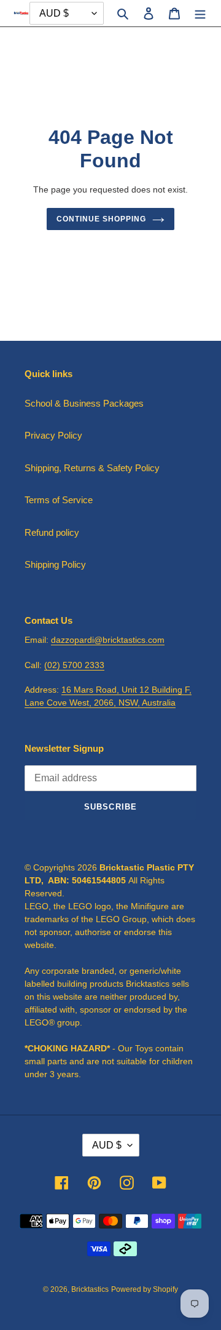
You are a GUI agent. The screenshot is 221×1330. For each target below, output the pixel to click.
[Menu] (200, 13)
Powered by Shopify (144, 1289)
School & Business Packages (84, 403)
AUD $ (107, 1145)
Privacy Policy (53, 435)
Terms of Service (59, 500)
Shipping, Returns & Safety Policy (92, 468)
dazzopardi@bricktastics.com (108, 640)
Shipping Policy (55, 564)
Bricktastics (90, 1289)
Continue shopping (101, 219)
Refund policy (52, 532)
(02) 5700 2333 (74, 665)
